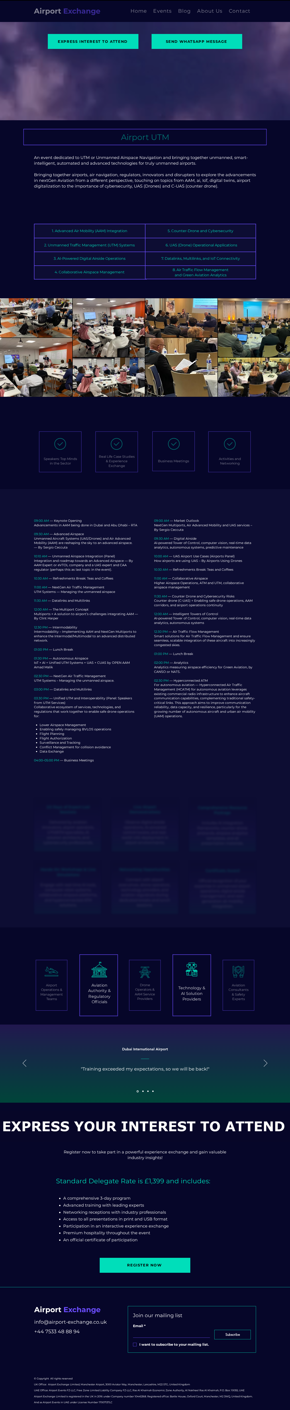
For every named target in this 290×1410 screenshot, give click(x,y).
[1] (148, 1091)
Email (139, 1326)
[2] (153, 1091)
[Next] (265, 1063)
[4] (137, 1091)
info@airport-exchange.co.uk (70, 1322)
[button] (162, 11)
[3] (143, 1091)
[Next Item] (280, 347)
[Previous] (24, 1063)
